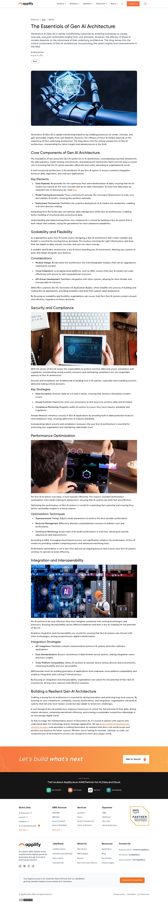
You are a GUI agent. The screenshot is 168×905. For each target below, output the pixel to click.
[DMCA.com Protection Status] (26, 900)
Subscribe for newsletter (132, 880)
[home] (26, 3)
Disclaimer (131, 894)
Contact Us (133, 4)
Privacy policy (119, 894)
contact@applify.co (141, 850)
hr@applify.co (134, 855)
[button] (61, 4)
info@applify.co (139, 860)
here (74, 190)
